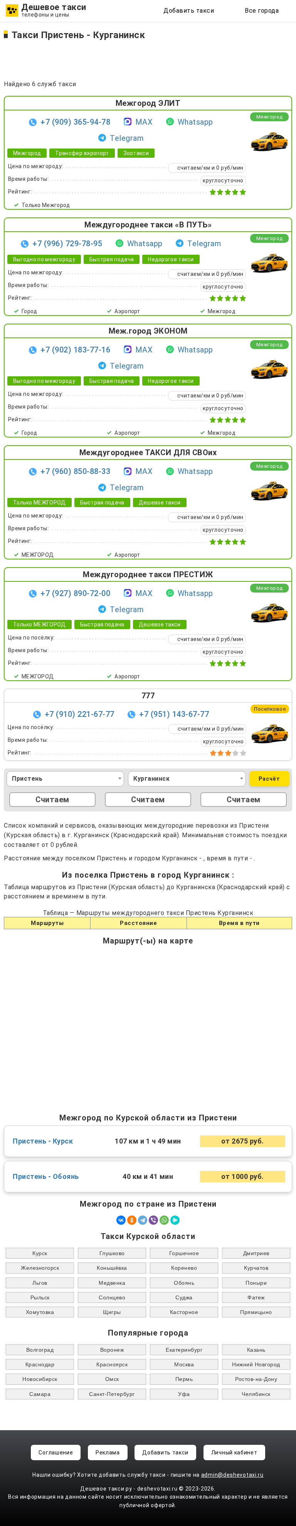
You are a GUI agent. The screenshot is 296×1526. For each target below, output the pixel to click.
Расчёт (269, 779)
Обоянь (184, 1283)
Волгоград (40, 1350)
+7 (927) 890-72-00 (75, 593)
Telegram (127, 138)
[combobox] (65, 778)
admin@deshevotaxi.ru (232, 1475)
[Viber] (153, 1220)
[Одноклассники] (131, 1220)
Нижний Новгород (256, 1364)
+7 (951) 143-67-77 (174, 714)
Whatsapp (195, 122)
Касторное (184, 1312)
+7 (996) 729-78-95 (67, 243)
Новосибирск (39, 1379)
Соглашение (56, 1452)
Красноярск (112, 1364)
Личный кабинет (234, 1452)
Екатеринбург (184, 1350)
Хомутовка (40, 1312)
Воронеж (112, 1350)
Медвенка (112, 1283)
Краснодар (40, 1364)
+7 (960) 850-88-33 (75, 471)
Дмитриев (256, 1253)
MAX (144, 122)
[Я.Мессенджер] (175, 1220)
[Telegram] (142, 1220)
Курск (39, 1253)
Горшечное (184, 1253)
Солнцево (112, 1297)
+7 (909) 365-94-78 (75, 122)
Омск (112, 1379)
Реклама (108, 1452)
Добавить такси (188, 10)
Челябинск (256, 1394)
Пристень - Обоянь (46, 1176)
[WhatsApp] (164, 1220)
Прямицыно (256, 1312)
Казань (256, 1350)
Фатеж (256, 1297)
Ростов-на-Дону (256, 1379)
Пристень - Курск (43, 1141)
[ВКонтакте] (121, 1220)
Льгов (39, 1283)
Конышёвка (112, 1268)
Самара (39, 1394)
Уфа (184, 1394)
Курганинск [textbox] (151, 778)
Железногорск (40, 1268)
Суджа (184, 1297)
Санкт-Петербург (112, 1394)
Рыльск (40, 1297)
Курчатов (256, 1268)
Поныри (256, 1283)
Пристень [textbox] (27, 778)
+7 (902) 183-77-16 (75, 349)
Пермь (184, 1379)
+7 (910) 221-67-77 (79, 714)
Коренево (184, 1268)
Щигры (112, 1312)
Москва (184, 1364)
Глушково (112, 1253)
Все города (262, 10)
